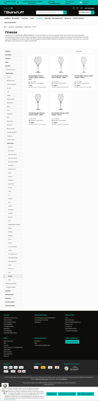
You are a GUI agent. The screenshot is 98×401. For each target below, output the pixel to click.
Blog (36, 343)
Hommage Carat (12, 254)
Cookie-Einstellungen (71, 331)
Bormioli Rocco (11, 80)
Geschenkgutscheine (10, 322)
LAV (8, 91)
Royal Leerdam (11, 128)
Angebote (7, 51)
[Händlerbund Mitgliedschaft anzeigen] (74, 368)
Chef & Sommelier (11, 84)
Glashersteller (9, 73)
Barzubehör (8, 55)
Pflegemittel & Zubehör (14, 224)
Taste (9, 191)
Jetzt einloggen (89, 8)
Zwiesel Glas (10, 143)
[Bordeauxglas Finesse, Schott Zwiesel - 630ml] (83, 65)
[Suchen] (65, 12)
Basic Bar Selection (13, 162)
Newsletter (7, 328)
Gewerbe (70, 2)
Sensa (9, 239)
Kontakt (6, 345)
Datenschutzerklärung (10, 399)
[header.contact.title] (73, 8)
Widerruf (6, 356)
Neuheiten (8, 291)
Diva (9, 280)
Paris (9, 221)
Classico (10, 176)
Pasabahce (10, 114)
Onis (8, 110)
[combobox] (49, 12)
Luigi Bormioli (10, 99)
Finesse (10, 276)
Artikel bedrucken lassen (11, 318)
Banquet (10, 147)
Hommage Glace (12, 261)
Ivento (9, 265)
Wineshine (11, 209)
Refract (10, 228)
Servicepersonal (9, 294)
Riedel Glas (10, 121)
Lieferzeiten (7, 349)
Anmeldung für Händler (41, 320)
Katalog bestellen (9, 326)
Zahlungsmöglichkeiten (10, 333)
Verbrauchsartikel (10, 305)
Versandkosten (8, 354)
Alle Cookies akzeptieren (85, 394)
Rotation (10, 235)
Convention (11, 184)
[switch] (81, 2)
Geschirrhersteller (10, 69)
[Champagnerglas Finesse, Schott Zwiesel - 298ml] (61, 65)
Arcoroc (9, 77)
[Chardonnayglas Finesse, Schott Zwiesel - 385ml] (38, 102)
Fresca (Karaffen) (12, 246)
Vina (9, 202)
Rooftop (10, 232)
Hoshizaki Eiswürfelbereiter (42, 345)
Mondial (10, 217)
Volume (10, 206)
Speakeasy (8, 298)
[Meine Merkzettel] (77, 8)
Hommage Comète (13, 257)
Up (9, 195)
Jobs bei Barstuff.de (71, 328)
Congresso (11, 180)
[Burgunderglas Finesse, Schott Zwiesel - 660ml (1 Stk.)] (38, 65)
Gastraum (7, 58)
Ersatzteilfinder (8, 324)
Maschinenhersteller (11, 283)
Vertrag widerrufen (72, 342)
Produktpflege (8, 331)
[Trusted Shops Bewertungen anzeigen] (66, 368)
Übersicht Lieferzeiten (42, 379)
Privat (86, 2)
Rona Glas (9, 125)
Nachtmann (10, 102)
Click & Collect (8, 320)
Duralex (9, 88)
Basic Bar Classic (12, 154)
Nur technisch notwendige (67, 394)
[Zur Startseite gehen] (14, 12)
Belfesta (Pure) (12, 169)
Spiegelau (9, 136)
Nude (8, 106)
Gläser (6, 62)
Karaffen (10, 213)
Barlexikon (38, 341)
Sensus (10, 243)
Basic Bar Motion (12, 158)
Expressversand (8, 341)
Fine (9, 272)
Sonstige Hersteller (12, 132)
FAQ (5, 343)
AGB (66, 318)
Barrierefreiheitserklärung (72, 322)
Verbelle (10, 198)
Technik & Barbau (10, 302)
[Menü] (8, 384)
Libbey (8, 95)
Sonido (10, 187)
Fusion (10, 250)
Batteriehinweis (69, 320)
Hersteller (7, 66)
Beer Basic (11, 165)
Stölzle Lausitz (10, 139)
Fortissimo (11, 268)
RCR (8, 117)
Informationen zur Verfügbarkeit (13, 347)
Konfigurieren (52, 394)
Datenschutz (69, 324)
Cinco (9, 173)
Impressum (68, 326)
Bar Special (11, 150)
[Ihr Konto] (81, 8)
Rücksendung (7, 352)
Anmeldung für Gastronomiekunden (45, 318)
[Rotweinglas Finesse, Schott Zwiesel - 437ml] (61, 102)
